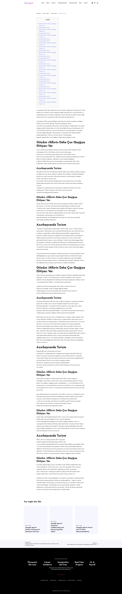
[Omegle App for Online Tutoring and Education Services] (35, 520)
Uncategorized (63, 13)
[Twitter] (92, 3)
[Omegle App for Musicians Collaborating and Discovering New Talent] (61, 520)
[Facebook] (95, 3)
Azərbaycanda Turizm (44, 27)
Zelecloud (60, 590)
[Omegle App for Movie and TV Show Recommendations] (86, 520)
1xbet (68, 383)
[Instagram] (97, 3)
